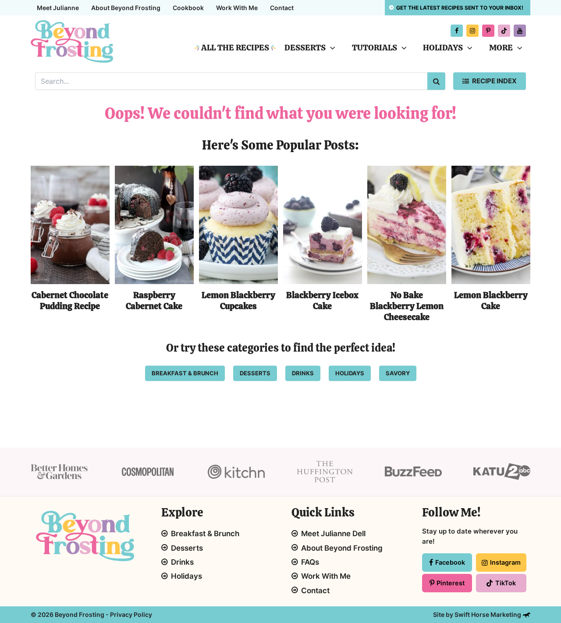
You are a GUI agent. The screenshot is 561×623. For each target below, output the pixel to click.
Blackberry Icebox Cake (322, 300)
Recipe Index (494, 81)
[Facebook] (457, 31)
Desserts (305, 47)
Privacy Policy (131, 614)
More (501, 47)
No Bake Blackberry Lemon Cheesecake (407, 305)
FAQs (310, 562)
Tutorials (374, 47)
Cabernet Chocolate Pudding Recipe (70, 300)
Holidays (443, 47)
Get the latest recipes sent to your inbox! (459, 7)
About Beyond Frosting (125, 7)
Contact (282, 7)
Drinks (182, 562)
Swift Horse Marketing (488, 614)
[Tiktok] (504, 31)
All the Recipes (235, 47)
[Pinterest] (488, 31)
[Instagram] (472, 31)
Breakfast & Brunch (205, 533)
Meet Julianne (58, 7)
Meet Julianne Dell (333, 533)
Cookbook (188, 7)
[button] (330, 48)
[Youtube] (520, 31)
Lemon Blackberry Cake (491, 300)
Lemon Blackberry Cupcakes (238, 300)
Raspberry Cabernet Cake (154, 300)
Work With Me (237, 7)
